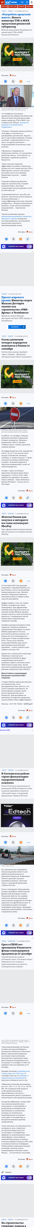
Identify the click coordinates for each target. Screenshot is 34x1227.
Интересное (12, 509)
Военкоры (22, 6)
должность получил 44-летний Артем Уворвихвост (14, 125)
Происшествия (12, 936)
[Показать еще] (28, 81)
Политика (11, 11)
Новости (4, 6)
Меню (2, 2)
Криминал (8, 1165)
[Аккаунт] (31, 2)
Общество (4, 291)
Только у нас (13, 6)
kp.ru (14, 75)
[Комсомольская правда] (11, 2)
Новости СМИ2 (5, 728)
